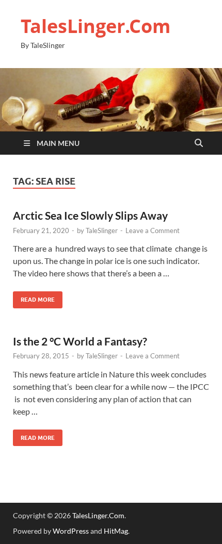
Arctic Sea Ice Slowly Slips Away (90, 215)
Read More (34, 297)
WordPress (71, 530)
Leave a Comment (152, 230)
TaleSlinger (102, 230)
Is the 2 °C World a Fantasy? (80, 341)
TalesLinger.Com (95, 26)
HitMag (116, 530)
